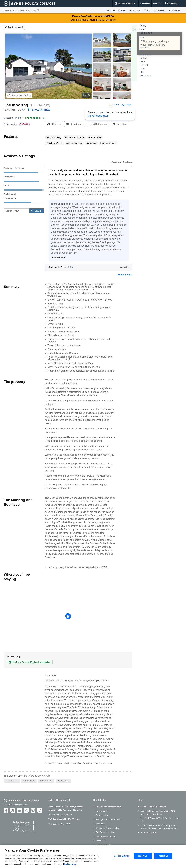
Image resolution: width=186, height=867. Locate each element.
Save (116, 104)
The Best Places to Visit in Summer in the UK (159, 819)
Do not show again (98, 115)
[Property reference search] (38, 10)
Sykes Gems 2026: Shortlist (153, 807)
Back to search (15, 27)
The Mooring (16, 105)
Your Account (172, 3)
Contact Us (145, 3)
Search (38, 211)
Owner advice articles (106, 836)
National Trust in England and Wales (31, 662)
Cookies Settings (121, 856)
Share (128, 104)
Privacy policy (102, 811)
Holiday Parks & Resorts (116, 10)
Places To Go (135, 10)
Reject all (142, 856)
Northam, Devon (27, 109)
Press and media (103, 845)
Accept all (163, 856)
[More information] (133, 29)
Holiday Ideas (159, 10)
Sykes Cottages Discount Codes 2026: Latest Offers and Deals (158, 812)
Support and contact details (108, 807)
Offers (147, 10)
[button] (9, 66)
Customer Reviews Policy (107, 828)
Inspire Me (101, 840)
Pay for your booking (105, 832)
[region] (93, 856)
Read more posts (148, 832)
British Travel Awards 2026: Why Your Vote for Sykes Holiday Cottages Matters (159, 826)
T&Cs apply (110, 19)
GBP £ (156, 3)
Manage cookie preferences (109, 819)
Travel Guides (174, 10)
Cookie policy (102, 815)
